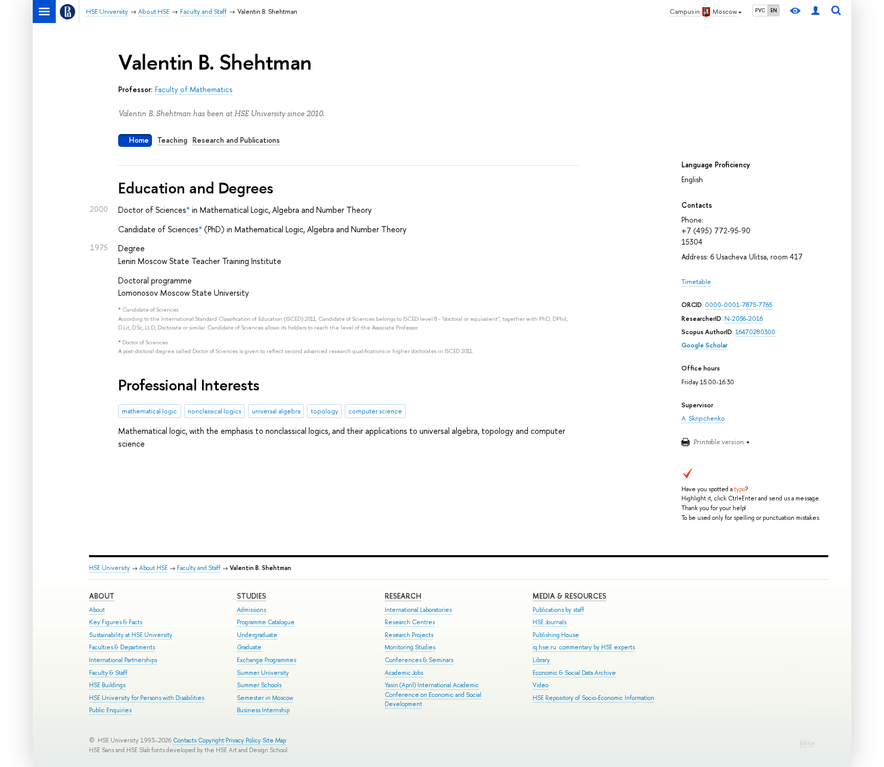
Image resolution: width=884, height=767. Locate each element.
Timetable (696, 281)
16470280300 (755, 331)
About (102, 596)
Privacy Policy (243, 740)
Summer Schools (259, 685)
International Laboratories (418, 610)
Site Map (274, 740)
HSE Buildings (107, 685)
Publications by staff (558, 610)
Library (541, 660)
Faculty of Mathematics (193, 89)
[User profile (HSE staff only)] (815, 11)
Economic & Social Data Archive (574, 673)
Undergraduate (257, 635)
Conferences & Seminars (419, 660)
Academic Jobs (404, 673)
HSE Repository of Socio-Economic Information (593, 698)
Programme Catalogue (266, 622)
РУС (760, 10)
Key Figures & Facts (115, 622)
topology (324, 411)
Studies (251, 596)
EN (773, 10)
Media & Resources (569, 596)
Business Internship (263, 710)
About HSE (153, 568)
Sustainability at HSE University (130, 635)
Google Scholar (704, 345)
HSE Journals (549, 622)
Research (403, 596)
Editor (807, 743)
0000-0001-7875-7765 (738, 304)
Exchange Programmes (266, 660)
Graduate (249, 647)
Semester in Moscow (265, 698)
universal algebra (276, 411)
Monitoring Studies (410, 647)
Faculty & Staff (108, 673)
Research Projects (409, 635)
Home (139, 140)
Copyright (211, 740)
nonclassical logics (214, 411)
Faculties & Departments (122, 647)
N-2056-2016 (743, 318)
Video (540, 685)
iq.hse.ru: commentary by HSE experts (584, 647)
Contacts (184, 740)
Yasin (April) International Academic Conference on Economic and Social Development (433, 694)
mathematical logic (149, 411)
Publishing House (556, 635)
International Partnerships (123, 660)
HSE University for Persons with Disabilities (146, 698)
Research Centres (410, 622)
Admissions (251, 610)
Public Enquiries (110, 710)
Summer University (263, 673)
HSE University (109, 568)
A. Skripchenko (703, 418)
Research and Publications (236, 140)
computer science (375, 411)
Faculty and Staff (198, 568)
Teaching (172, 140)
